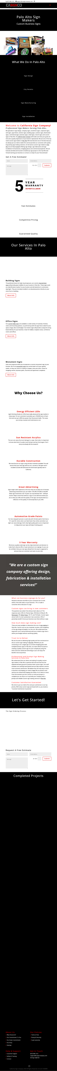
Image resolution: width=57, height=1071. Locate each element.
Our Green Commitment (13, 1040)
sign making (43, 625)
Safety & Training (12, 1056)
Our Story (9, 1042)
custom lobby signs (13, 324)
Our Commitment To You (14, 1037)
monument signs (21, 366)
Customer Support (12, 1054)
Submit (47, 165)
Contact (9, 1059)
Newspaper (15, 615)
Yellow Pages (24, 615)
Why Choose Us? (11, 1035)
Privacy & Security (36, 1037)
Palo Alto (24, 141)
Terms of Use (35, 1035)
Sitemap (9, 1045)
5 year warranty (35, 1040)
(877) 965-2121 (10, 1)
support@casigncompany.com (38, 1056)
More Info (10, 295)
